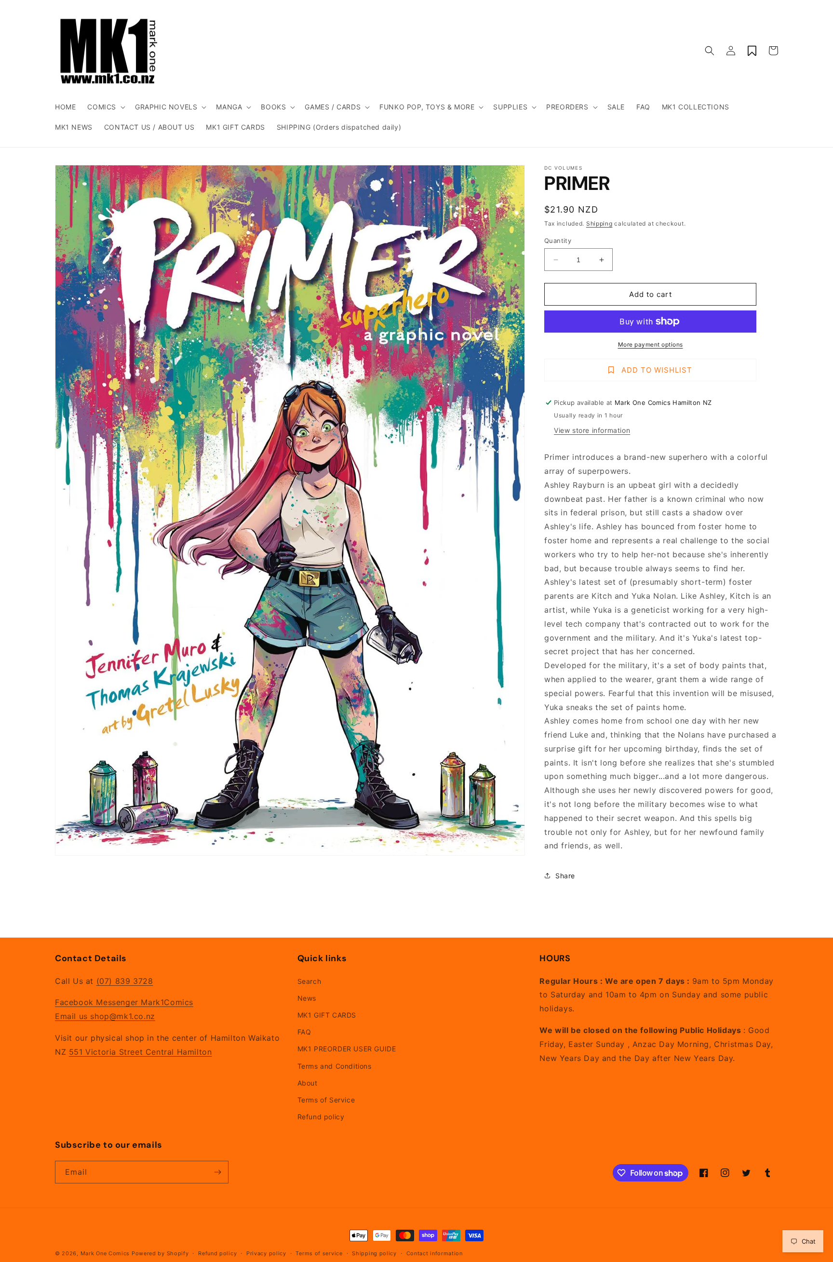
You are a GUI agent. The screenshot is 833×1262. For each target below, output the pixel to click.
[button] (105, 107)
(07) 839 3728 (124, 981)
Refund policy (321, 1117)
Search (309, 981)
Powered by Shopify (160, 1253)
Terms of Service (326, 1100)
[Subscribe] (217, 1172)
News (306, 998)
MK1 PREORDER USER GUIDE (346, 1049)
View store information (592, 430)
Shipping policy (374, 1253)
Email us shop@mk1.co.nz (105, 1016)
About (307, 1083)
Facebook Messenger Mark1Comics (124, 1002)
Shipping (599, 223)
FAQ (304, 1032)
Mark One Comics (105, 1253)
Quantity (557, 240)
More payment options (650, 344)
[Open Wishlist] (752, 50)
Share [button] (565, 876)
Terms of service (319, 1253)
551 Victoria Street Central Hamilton (140, 1052)
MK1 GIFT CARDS (326, 1015)
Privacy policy (266, 1253)
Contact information (434, 1253)
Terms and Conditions (334, 1066)
